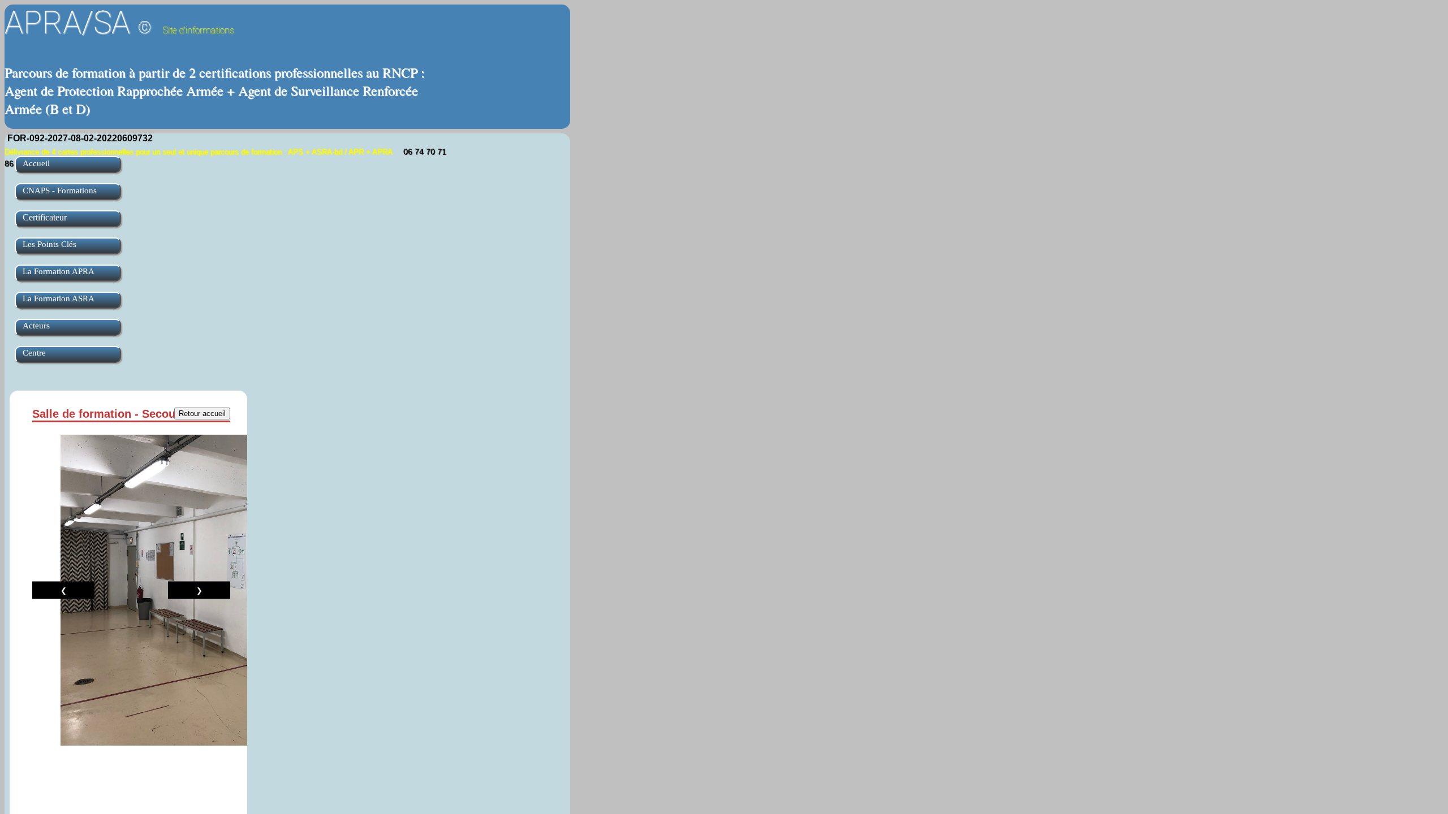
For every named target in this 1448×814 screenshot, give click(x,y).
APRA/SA (119, 23)
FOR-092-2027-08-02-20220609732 (80, 138)
